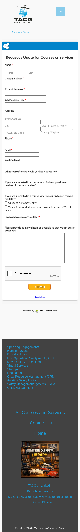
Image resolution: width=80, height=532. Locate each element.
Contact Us (41, 422)
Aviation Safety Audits (21, 380)
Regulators (14, 373)
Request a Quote (20, 32)
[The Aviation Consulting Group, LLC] (32, 14)
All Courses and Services (40, 412)
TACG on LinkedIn (40, 485)
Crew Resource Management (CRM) (31, 376)
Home (40, 433)
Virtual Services (17, 365)
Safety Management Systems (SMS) (31, 384)
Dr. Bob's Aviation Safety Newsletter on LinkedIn (40, 496)
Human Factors (17, 350)
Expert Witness (17, 354)
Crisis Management (20, 387)
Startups (12, 369)
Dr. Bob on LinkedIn (40, 491)
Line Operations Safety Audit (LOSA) (31, 358)
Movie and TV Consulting (24, 361)
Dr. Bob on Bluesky (40, 502)
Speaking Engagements (23, 347)
